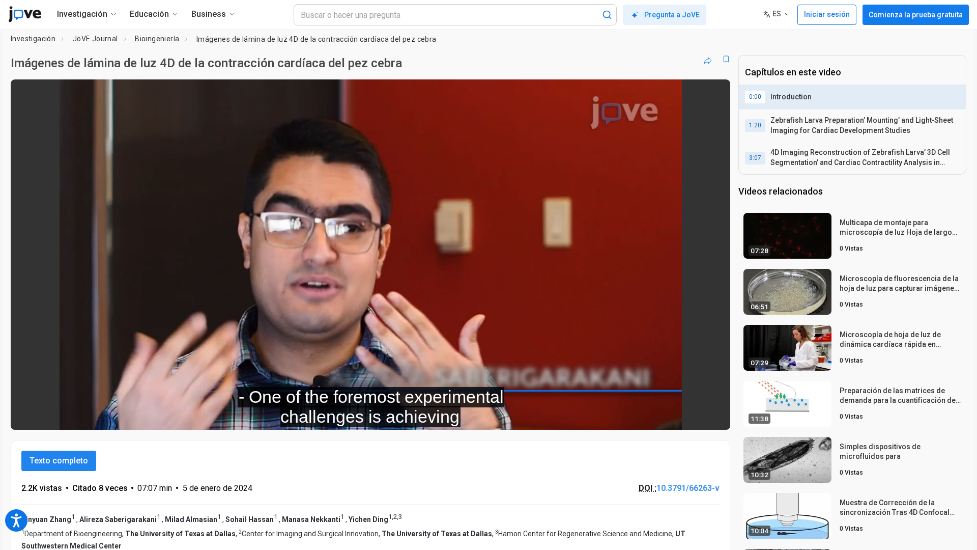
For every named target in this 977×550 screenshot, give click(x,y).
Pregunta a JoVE (672, 15)
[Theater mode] (714, 415)
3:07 (755, 157)
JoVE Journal (95, 39)
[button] (714, 94)
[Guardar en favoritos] (726, 59)
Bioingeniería (157, 39)
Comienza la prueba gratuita (916, 15)
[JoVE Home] (24, 14)
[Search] (607, 15)
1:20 (755, 125)
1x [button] (670, 415)
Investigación (33, 39)
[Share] (708, 59)
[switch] (611, 415)
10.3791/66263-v (688, 488)
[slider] (314, 415)
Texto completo (59, 460)
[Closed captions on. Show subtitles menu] (691, 415)
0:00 (755, 96)
